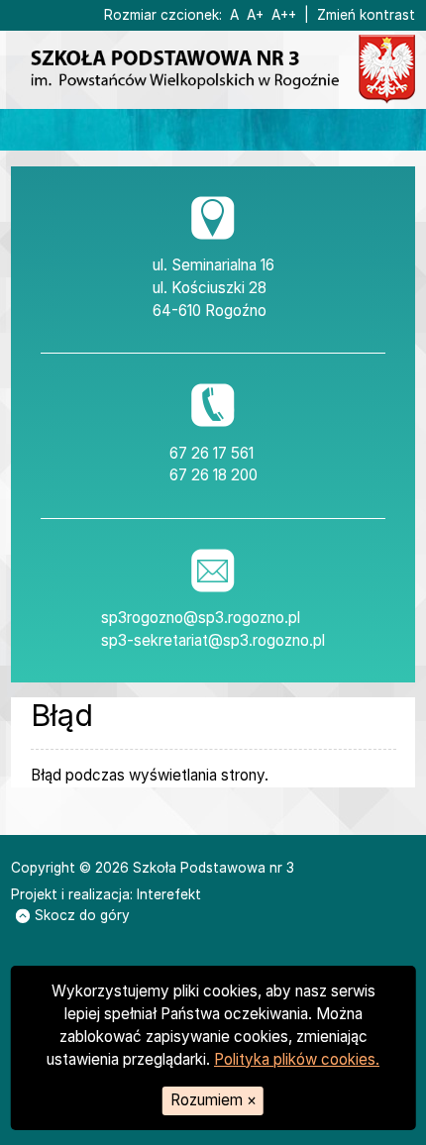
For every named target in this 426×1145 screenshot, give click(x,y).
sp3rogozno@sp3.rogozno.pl (200, 617)
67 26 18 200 (213, 475)
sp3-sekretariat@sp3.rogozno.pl (213, 640)
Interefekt (169, 894)
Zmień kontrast (366, 15)
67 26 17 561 (211, 453)
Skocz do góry (82, 915)
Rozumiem (213, 1100)
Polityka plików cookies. (296, 1059)
